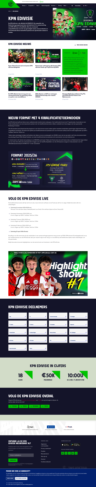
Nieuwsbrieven (45, 454)
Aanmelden (13, 460)
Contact (43, 459)
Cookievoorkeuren (46, 462)
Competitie (31, 5)
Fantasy (60, 5)
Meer (65, 5)
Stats (37, 5)
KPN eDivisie (15, 11)
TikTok (39, 400)
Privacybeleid (30, 463)
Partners (53, 5)
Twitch (28, 400)
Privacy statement (46, 448)
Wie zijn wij (44, 456)
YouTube (24, 400)
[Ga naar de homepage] (10, 3)
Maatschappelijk (46, 5)
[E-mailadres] (21, 455)
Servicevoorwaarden (11, 464)
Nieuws (24, 5)
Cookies (43, 451)
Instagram (33, 400)
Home (9, 11)
